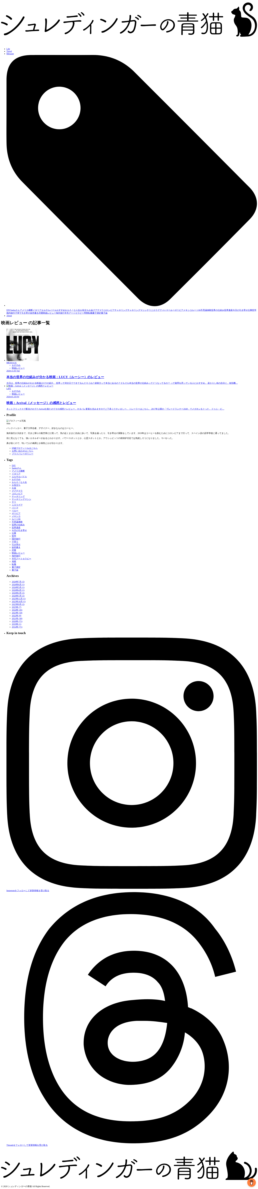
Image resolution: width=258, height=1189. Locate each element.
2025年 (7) (16, 607)
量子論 (104, 313)
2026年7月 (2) (18, 582)
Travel (9, 51)
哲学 (254, 310)
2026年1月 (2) (18, 596)
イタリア (37, 310)
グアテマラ (98, 310)
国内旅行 (10, 313)
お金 (91, 310)
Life (8, 49)
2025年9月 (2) (18, 604)
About (9, 316)
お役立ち (84, 310)
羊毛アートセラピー (74, 313)
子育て (18, 313)
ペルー (171, 310)
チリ (149, 310)
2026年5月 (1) (18, 587)
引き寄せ (26, 313)
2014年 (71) (17, 627)
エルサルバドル (48, 310)
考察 (86, 313)
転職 (90, 313)
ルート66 (196, 310)
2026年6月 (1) (18, 584)
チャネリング (120, 310)
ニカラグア (156, 310)
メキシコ (187, 310)
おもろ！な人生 (72, 310)
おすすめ (60, 310)
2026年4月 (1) (18, 590)
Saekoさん (15, 310)
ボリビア (179, 310)
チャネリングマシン (137, 310)
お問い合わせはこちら (22, 451)
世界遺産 (228, 310)
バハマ (165, 310)
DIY (8, 310)
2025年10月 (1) (19, 601)
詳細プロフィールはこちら (25, 448)
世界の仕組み (217, 310)
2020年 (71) (17, 621)
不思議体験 (205, 310)
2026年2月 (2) (18, 593)
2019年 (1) (16, 624)
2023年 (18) (17, 613)
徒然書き (34, 313)
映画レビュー (49, 313)
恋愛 (41, 313)
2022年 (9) (16, 616)
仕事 (250, 310)
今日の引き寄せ (240, 310)
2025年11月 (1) (19, 599)
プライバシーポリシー (22, 454)
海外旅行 (60, 313)
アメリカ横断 (26, 310)
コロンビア (109, 310)
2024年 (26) (17, 610)
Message (10, 54)
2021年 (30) (17, 618)
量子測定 (96, 313)
